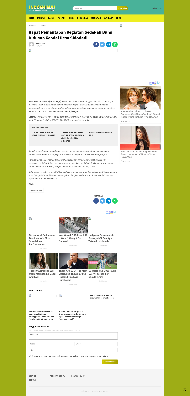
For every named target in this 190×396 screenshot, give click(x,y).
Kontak (32, 380)
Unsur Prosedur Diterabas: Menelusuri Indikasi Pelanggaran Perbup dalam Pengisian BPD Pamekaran (41, 315)
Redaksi (32, 376)
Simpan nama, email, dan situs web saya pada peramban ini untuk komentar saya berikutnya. (70, 356)
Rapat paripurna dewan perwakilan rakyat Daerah (102, 296)
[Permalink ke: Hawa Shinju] (31, 44)
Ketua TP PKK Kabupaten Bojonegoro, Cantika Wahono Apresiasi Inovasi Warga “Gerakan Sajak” (72, 315)
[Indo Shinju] (42, 8)
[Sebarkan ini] (96, 44)
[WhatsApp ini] (115, 44)
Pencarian (123, 8)
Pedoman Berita (57, 376)
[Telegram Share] (108, 44)
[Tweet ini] (102, 44)
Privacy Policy (77, 376)
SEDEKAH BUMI (36, 190)
